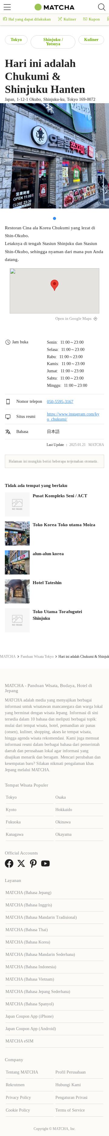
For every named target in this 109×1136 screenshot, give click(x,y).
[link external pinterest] (34, 865)
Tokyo (16, 39)
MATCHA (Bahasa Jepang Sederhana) (37, 991)
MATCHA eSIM (19, 1041)
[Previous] (8, 156)
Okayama (63, 834)
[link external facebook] (10, 865)
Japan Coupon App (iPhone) (29, 1016)
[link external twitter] (22, 865)
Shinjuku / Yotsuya (53, 41)
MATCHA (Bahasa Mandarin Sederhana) (40, 954)
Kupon (94, 19)
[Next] (100, 156)
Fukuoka (13, 822)
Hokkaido (63, 809)
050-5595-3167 (60, 401)
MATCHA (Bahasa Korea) (27, 942)
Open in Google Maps (73, 319)
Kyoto (11, 809)
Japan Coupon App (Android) (30, 1028)
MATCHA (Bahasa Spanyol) (29, 1004)
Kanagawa (14, 834)
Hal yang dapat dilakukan (29, 19)
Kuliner (70, 19)
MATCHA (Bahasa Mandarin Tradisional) (41, 917)
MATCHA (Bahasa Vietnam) (29, 979)
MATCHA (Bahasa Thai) (26, 930)
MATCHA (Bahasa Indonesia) (30, 967)
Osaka (60, 797)
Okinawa (63, 822)
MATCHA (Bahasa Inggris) (28, 905)
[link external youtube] (46, 865)
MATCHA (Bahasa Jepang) (28, 892)
